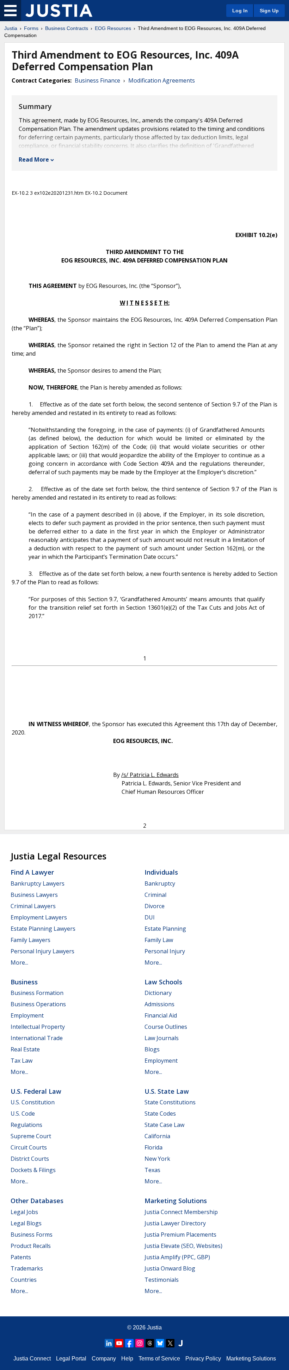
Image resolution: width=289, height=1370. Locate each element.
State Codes (160, 1113)
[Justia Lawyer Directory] (180, 1343)
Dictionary (158, 993)
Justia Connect (32, 1359)
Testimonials (161, 1280)
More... (19, 962)
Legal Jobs (24, 1212)
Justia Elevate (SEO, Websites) (183, 1246)
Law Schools (163, 982)
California (157, 1136)
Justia (10, 28)
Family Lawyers (30, 940)
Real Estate (25, 1049)
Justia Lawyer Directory (175, 1223)
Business (24, 982)
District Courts (30, 1159)
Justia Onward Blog (169, 1268)
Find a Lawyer (32, 872)
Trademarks (27, 1268)
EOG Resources (113, 28)
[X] (170, 1343)
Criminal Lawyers (33, 906)
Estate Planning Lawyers (43, 929)
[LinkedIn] (109, 1343)
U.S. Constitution (33, 1102)
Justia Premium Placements (180, 1234)
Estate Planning (165, 929)
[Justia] (58, 10)
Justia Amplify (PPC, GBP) (177, 1257)
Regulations (26, 1125)
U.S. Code (23, 1113)
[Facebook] (129, 1343)
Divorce (154, 906)
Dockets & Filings (33, 1170)
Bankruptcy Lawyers (37, 883)
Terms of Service (159, 1359)
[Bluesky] (160, 1343)
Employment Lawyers (39, 917)
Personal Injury (164, 951)
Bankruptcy (159, 883)
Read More (34, 159)
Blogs (152, 1049)
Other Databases (37, 1200)
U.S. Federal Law (36, 1091)
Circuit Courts (29, 1147)
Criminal (155, 895)
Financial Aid (160, 1015)
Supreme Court (31, 1136)
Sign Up (269, 10)
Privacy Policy (203, 1359)
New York (157, 1159)
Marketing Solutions (175, 1200)
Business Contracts (66, 28)
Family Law (158, 940)
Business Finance (97, 80)
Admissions (159, 1004)
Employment (27, 1015)
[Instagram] (139, 1343)
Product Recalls (31, 1246)
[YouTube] (119, 1343)
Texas (152, 1170)
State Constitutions (170, 1102)
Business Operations (38, 1004)
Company (104, 1359)
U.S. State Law (166, 1091)
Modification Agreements (161, 80)
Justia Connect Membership (181, 1212)
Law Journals (161, 1038)
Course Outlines (165, 1027)
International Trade (37, 1038)
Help (127, 1359)
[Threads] (150, 1343)
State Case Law (164, 1125)
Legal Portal (71, 1359)
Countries (24, 1280)
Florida (153, 1147)
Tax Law (21, 1060)
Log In (240, 10)
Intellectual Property (38, 1027)
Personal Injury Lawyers (42, 951)
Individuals (161, 872)
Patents (21, 1257)
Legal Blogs (26, 1223)
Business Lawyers (34, 895)
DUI (149, 917)
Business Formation (37, 993)
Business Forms (32, 1234)
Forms (31, 28)
